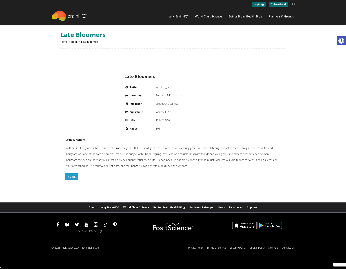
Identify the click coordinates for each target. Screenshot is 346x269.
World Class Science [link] (136, 207)
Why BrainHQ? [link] (110, 207)
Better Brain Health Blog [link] (169, 207)
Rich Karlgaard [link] (164, 87)
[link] (341, 40)
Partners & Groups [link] (201, 207)
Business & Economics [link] (169, 95)
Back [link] (72, 176)
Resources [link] (236, 207)
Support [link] (252, 207)
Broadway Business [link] (167, 103)
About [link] (93, 207)
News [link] (221, 207)
